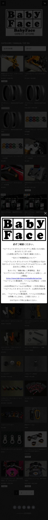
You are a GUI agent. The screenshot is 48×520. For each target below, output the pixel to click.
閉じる (45, 213)
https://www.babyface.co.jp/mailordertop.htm (24, 278)
